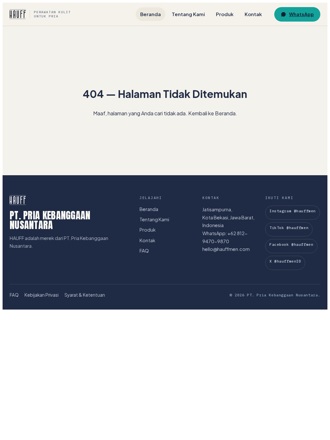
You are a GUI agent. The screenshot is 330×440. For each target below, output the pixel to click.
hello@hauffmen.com (226, 249)
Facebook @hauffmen (291, 244)
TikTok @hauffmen (288, 227)
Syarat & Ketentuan (84, 295)
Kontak (253, 14)
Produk (225, 14)
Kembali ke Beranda (212, 113)
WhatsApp (301, 14)
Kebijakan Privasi (41, 295)
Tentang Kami (188, 14)
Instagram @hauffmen (292, 210)
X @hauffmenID (285, 261)
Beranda (150, 14)
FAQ (144, 250)
